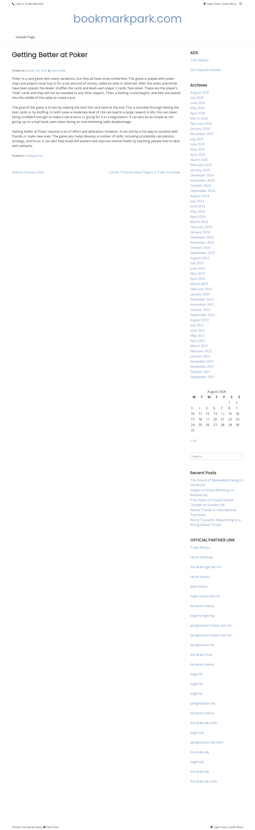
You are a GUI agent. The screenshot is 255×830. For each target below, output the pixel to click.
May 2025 (197, 149)
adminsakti (59, 70)
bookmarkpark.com (127, 18)
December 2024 (202, 175)
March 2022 (199, 346)
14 (222, 414)
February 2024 (201, 227)
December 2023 (202, 237)
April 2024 (197, 216)
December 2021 (202, 361)
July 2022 (197, 325)
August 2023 (199, 258)
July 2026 (197, 97)
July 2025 (197, 139)
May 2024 (197, 211)
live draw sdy (199, 752)
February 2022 (201, 351)
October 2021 (200, 372)
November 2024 (202, 180)
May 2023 (197, 273)
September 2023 (202, 253)
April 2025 (197, 154)
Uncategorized (34, 156)
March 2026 (199, 118)
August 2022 (199, 320)
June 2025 (197, 144)
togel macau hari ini (205, 596)
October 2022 (200, 309)
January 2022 (200, 356)
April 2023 (197, 278)
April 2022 (197, 341)
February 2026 (201, 123)
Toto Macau (199, 60)
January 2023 (200, 294)
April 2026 (197, 113)
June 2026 (197, 103)
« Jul (193, 440)
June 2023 (197, 268)
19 (207, 419)
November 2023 (202, 242)
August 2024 (199, 196)
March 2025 (199, 160)
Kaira (38, 827)
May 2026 (197, 108)
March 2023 (199, 284)
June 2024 (197, 206)
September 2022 (202, 315)
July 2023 (197, 263)
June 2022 (197, 330)
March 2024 (199, 222)
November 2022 (202, 304)
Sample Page (25, 37)
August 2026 (199, 92)
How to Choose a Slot (28, 172)
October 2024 (200, 185)
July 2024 (197, 201)
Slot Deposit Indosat (205, 70)
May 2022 (197, 335)
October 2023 (200, 247)
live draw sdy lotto (203, 781)
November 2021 (202, 366)
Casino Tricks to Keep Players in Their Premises (144, 172)
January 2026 (200, 128)
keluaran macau (202, 664)
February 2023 (201, 289)
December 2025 (202, 134)
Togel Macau (200, 547)
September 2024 (202, 191)
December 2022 (202, 299)
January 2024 (200, 232)
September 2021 (202, 377)
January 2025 (200, 170)
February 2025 (201, 165)
